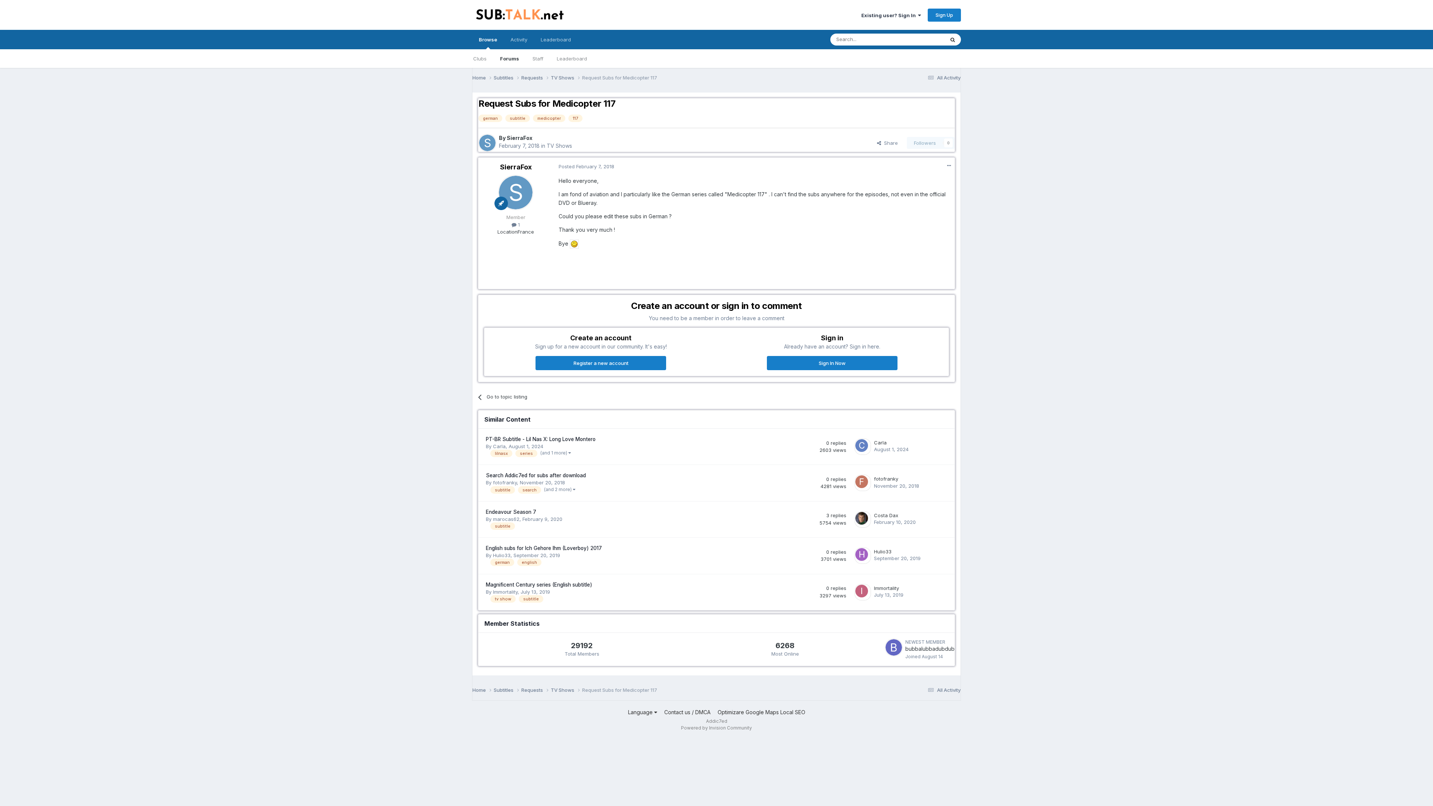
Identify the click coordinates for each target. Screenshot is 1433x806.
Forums (509, 59)
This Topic (922, 39)
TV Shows (559, 146)
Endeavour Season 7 (511, 512)
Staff (538, 59)
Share (889, 143)
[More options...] (949, 166)
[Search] (953, 40)
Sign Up (944, 15)
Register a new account (601, 363)
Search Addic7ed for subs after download (536, 475)
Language (641, 712)
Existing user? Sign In (889, 15)
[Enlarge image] (574, 243)
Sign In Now (832, 363)
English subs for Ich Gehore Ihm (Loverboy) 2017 (544, 548)
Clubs (480, 59)
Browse (488, 40)
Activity (519, 40)
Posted (586, 166)
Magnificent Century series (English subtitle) (539, 585)
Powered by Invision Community (716, 728)
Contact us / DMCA (687, 712)
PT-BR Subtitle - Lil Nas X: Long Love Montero (541, 439)
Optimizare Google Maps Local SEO (761, 712)
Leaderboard (572, 59)
